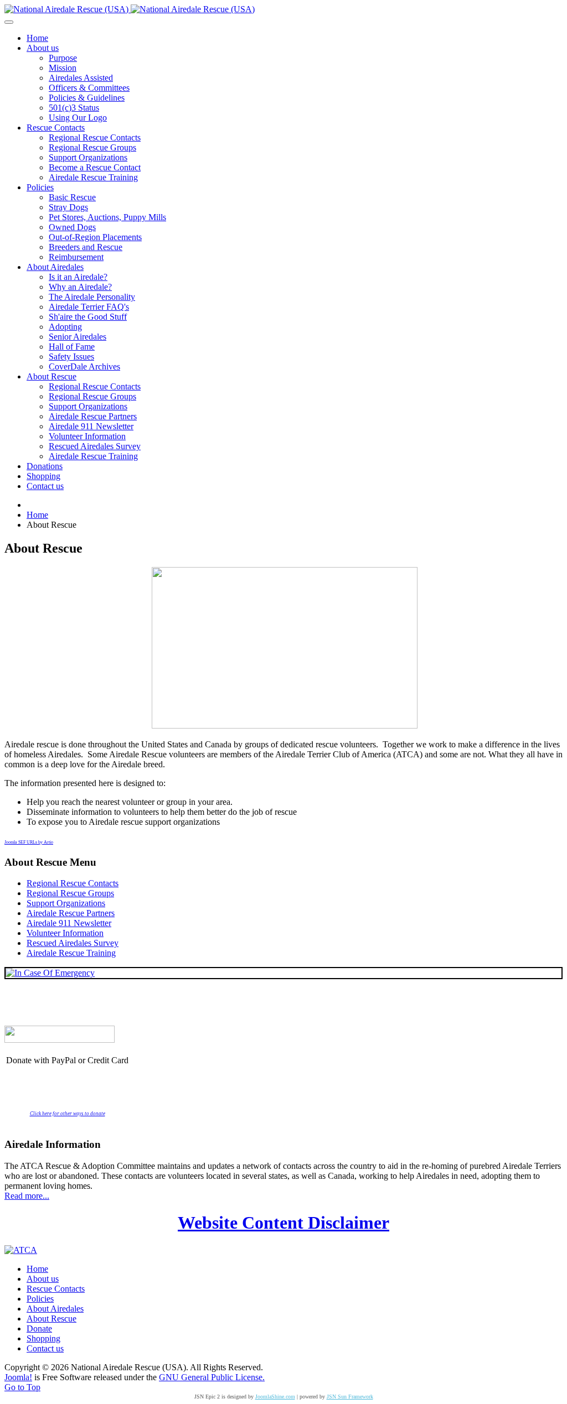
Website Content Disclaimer (283, 1223)
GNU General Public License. (212, 1377)
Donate (39, 1328)
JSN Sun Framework (350, 1396)
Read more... (26, 1195)
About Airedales (55, 1308)
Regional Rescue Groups (70, 893)
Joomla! (18, 1377)
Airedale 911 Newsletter (69, 923)
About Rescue (51, 1318)
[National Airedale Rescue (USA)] (129, 9)
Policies (40, 1298)
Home (37, 1268)
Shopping (43, 1338)
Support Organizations (66, 903)
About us (43, 1278)
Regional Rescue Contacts (72, 883)
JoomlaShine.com (275, 1396)
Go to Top (22, 1387)
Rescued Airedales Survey (72, 943)
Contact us (45, 1348)
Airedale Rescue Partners (71, 913)
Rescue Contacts (56, 1288)
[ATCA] (20, 1250)
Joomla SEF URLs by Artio (28, 842)
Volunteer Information (65, 933)
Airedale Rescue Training (71, 953)
